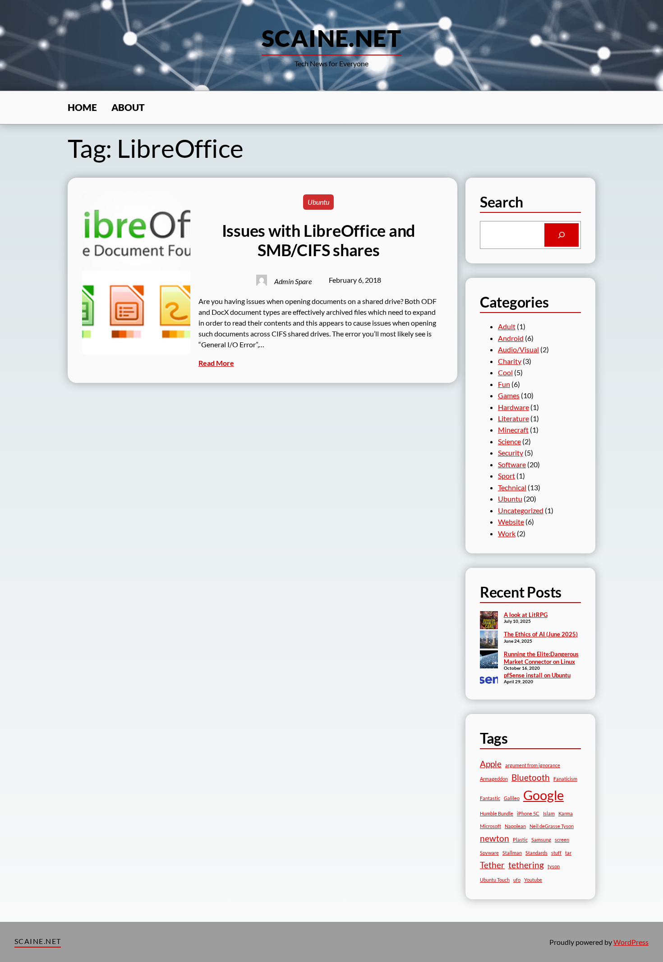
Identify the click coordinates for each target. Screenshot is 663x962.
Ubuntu (318, 202)
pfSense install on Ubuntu (537, 675)
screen (562, 839)
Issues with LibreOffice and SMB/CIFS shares (319, 240)
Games (509, 395)
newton (494, 838)
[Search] (561, 235)
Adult (507, 326)
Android (511, 338)
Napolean (515, 826)
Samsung (541, 839)
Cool (505, 372)
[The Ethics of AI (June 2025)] (489, 640)
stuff (556, 853)
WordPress (631, 942)
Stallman (512, 853)
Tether (492, 865)
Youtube (533, 880)
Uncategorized (520, 510)
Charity (509, 361)
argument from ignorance (532, 765)
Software (512, 464)
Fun (504, 384)
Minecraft (513, 429)
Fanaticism (565, 779)
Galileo (512, 798)
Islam (549, 813)
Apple (491, 764)
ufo (516, 880)
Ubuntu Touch (495, 880)
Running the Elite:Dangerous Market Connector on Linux (541, 657)
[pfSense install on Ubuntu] (489, 680)
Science (509, 441)
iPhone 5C (528, 813)
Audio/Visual (518, 349)
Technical (512, 487)
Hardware (513, 407)
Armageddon (494, 779)
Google (543, 795)
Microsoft (490, 826)
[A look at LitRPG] (489, 621)
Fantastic (490, 798)
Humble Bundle (496, 813)
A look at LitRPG (526, 614)
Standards (536, 853)
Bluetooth (530, 777)
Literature (513, 418)
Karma (565, 813)
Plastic (520, 839)
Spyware (489, 853)
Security (510, 452)
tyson (554, 866)
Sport (506, 475)
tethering (526, 865)
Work (507, 533)
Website (511, 521)
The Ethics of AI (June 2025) (541, 634)
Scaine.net (331, 38)
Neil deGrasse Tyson (551, 826)
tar (568, 853)
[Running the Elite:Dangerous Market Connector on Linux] (489, 660)
